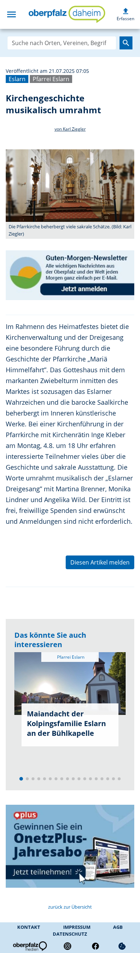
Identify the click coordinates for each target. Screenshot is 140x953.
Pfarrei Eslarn (51, 79)
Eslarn (17, 79)
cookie (122, 946)
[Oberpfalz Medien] (29, 946)
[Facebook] (95, 946)
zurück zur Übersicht (70, 907)
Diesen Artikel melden (100, 562)
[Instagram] (67, 946)
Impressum (76, 927)
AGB (118, 927)
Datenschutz (70, 934)
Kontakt (28, 927)
